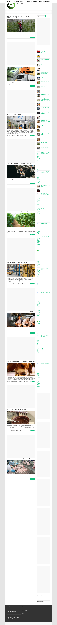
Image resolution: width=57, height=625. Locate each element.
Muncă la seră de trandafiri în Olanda (45, 59)
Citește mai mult (32, 37)
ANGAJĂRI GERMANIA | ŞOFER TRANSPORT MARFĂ (21, 66)
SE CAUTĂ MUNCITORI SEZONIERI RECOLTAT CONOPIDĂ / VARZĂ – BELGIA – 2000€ (45, 208)
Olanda (18, 430)
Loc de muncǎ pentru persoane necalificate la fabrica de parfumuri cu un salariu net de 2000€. (45, 117)
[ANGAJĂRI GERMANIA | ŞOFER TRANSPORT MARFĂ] (21, 67)
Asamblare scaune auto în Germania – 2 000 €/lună (19, 163)
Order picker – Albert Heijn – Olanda (16, 114)
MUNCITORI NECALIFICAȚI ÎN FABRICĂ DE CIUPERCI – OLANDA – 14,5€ (45, 322)
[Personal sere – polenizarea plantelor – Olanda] (21, 213)
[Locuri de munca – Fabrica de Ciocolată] (21, 411)
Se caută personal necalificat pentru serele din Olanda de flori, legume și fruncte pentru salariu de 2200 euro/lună (45, 143)
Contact (23, 613)
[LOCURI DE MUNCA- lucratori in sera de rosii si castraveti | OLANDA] (21, 19)
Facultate (9, 37)
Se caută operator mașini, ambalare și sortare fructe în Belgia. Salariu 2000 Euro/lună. (45, 268)
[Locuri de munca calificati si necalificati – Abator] (21, 460)
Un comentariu (25, 283)
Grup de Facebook (24, 610)
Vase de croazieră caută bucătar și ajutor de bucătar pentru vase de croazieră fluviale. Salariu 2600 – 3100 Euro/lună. (45, 99)
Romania (18, 37)
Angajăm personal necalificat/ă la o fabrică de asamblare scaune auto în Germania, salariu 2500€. (45, 112)
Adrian (9, 381)
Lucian (9, 135)
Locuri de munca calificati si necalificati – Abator (19, 458)
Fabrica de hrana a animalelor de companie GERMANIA (21, 361)
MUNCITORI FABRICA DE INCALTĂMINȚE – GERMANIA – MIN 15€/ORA (45, 104)
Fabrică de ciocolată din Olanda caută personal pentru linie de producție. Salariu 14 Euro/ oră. (45, 348)
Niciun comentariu (24, 135)
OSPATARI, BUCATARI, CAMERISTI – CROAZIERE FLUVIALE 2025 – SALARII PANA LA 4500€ (45, 186)
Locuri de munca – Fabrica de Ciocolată (16, 409)
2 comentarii (23, 37)
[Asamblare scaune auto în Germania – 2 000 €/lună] (21, 165)
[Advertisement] (21, 53)
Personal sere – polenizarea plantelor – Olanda (18, 212)
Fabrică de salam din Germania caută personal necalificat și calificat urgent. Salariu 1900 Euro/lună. (45, 364)
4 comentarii (24, 183)
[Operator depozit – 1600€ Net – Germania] (21, 264)
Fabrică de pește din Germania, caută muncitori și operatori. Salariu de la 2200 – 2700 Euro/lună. (45, 251)
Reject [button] (44, 1)
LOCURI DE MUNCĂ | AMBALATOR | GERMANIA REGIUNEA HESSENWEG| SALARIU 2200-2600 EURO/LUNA (45, 152)
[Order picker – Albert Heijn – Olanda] (21, 116)
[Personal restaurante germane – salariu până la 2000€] (21, 313)
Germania (19, 283)
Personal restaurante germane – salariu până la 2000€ (20, 311)
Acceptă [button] (41, 1)
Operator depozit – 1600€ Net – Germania (17, 262)
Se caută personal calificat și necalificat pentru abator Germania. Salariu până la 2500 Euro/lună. (45, 293)
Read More (48, 1)
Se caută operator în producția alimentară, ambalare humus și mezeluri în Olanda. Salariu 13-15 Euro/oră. (45, 130)
